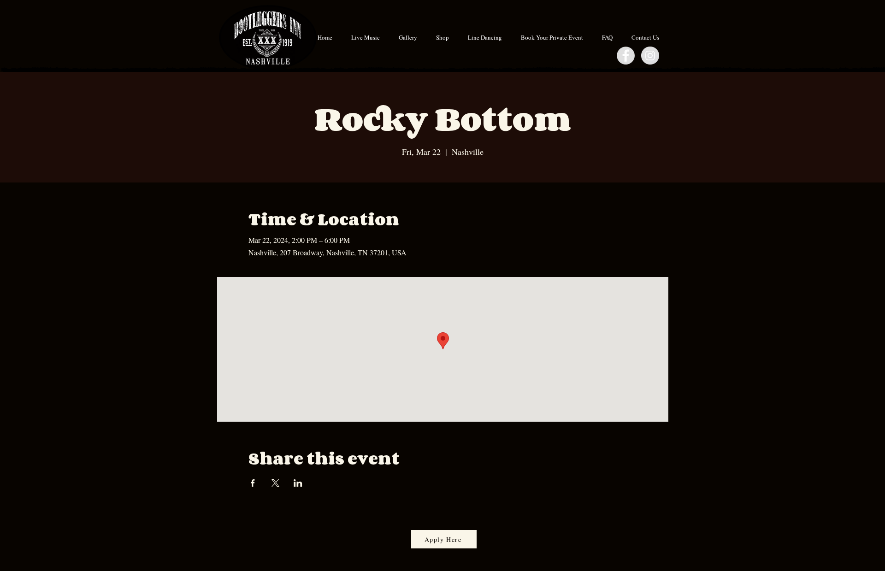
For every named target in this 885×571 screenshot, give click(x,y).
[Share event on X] (275, 483)
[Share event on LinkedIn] (298, 483)
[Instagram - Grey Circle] (650, 56)
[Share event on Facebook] (252, 483)
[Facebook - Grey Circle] (626, 56)
